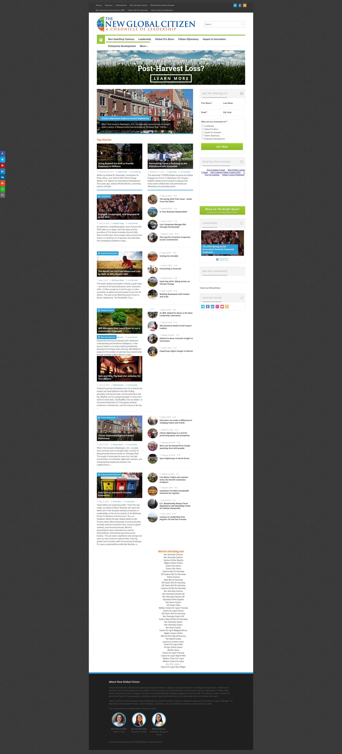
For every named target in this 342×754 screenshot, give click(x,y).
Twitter (235, 5)
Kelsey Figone (118, 444)
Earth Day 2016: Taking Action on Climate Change (175, 282)
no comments (136, 172)
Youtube (222, 306)
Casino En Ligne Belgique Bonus (173, 630)
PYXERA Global (140, 742)
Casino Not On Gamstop (138, 10)
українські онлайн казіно (173, 641)
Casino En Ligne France (173, 610)
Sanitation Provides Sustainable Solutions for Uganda (174, 491)
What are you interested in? (214, 121)
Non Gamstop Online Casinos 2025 (110, 10)
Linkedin (212, 306)
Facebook (240, 5)
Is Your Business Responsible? (173, 211)
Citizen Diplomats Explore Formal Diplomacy (116, 437)
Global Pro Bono (107, 310)
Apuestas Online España (173, 599)
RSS (244, 5)
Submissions (121, 5)
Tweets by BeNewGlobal (210, 288)
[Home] (101, 39)
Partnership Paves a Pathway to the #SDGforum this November (168, 165)
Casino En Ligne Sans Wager (173, 666)
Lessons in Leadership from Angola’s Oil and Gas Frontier (173, 518)
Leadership (105, 196)
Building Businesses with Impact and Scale (174, 295)
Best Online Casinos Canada (162, 5)
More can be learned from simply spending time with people (175, 446)
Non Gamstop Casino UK (173, 616)
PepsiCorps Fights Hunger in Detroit (176, 351)
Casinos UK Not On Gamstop (173, 588)
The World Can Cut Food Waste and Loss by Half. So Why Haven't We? (119, 273)
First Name (206, 103)
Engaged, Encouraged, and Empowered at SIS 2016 (118, 216)
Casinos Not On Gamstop (173, 571)
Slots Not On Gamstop (173, 579)
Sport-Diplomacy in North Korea (174, 458)
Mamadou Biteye (118, 280)
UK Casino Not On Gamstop (173, 582)
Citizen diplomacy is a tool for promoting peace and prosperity (175, 434)
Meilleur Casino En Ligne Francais (173, 607)
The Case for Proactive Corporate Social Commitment (175, 238)
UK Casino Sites (173, 605)
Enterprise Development (110, 474)
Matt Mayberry (118, 385)
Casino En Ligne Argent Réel (173, 655)
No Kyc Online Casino (173, 647)
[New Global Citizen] (146, 24)
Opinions (108, 5)
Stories (99, 5)
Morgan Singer (118, 223)
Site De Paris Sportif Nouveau (173, 636)
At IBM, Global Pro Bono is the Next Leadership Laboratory (176, 314)
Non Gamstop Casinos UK (173, 593)
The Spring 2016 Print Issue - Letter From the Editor (128, 118)
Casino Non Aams (173, 565)
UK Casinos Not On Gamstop (173, 574)
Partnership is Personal (170, 268)
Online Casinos (173, 577)
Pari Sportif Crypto (173, 638)
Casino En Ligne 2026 (173, 644)
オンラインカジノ (173, 664)
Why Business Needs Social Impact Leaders (176, 326)
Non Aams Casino (173, 602)
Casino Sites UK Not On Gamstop (173, 619)
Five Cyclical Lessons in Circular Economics (115, 494)
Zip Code (227, 112)
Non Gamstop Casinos (173, 554)
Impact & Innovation (109, 253)
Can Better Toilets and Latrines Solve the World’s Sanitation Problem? (174, 479)
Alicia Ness (172, 172)
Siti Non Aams (173, 650)
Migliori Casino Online (173, 563)
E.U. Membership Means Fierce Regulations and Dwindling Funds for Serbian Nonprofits (175, 505)
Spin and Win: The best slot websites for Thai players (119, 377)
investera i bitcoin (104, 519)
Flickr (217, 306)
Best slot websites (108, 337)
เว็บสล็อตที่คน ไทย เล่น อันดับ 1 (127, 399)
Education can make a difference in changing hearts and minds (176, 421)
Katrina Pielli (122, 172)
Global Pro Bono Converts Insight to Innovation (176, 339)
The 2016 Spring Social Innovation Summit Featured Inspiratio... (218, 249)
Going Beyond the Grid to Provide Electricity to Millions (116, 165)
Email (204, 112)
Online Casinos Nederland (162, 10)
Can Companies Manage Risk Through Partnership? (173, 225)
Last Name (228, 103)
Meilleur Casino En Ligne (173, 658)
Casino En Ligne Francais (173, 652)
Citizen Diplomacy (108, 417)
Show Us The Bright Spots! (222, 210)
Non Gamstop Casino (138, 5)
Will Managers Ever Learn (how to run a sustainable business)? (119, 330)
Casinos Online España (173, 560)
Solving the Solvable (169, 256)
